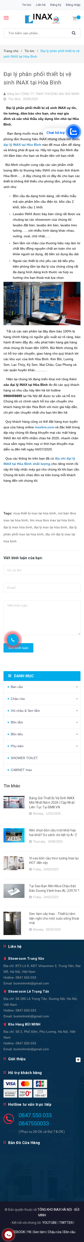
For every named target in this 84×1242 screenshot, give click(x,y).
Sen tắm (39, 1232)
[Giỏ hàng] (74, 18)
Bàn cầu (17, 687)
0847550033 (34, 1123)
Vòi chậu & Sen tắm (25, 710)
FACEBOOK (17, 1232)
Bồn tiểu (17, 734)
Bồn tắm (17, 722)
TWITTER (66, 1223)
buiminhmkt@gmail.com (31, 983)
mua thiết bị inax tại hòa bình (34, 513)
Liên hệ (41, 5)
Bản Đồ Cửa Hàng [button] (24, 1143)
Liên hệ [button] (15, 946)
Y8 (29, 1232)
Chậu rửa (18, 699)
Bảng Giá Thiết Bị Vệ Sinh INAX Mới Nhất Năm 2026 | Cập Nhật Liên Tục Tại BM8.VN (52, 802)
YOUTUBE (49, 1223)
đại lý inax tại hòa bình (50, 527)
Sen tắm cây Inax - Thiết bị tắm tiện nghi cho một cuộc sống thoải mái (54, 918)
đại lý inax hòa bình (18, 527)
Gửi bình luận (18, 648)
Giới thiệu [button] (16, 1059)
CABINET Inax (21, 770)
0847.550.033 (26, 977)
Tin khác (12, 785)
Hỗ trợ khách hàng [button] (25, 1073)
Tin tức (26, 5)
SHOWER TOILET (24, 758)
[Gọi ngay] (13, 640)
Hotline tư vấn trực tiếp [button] (29, 1104)
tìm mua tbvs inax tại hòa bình (52, 520)
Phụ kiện (17, 746)
